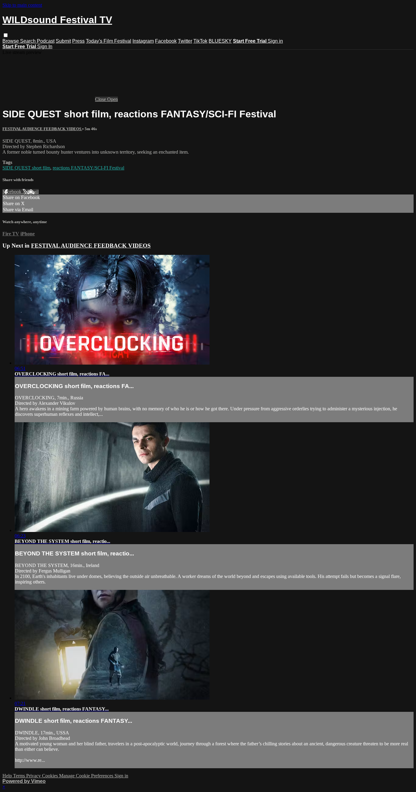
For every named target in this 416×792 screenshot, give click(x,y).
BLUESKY (220, 41)
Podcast (46, 41)
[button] (6, 35)
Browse (11, 41)
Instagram (143, 41)
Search (28, 41)
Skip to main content (22, 5)
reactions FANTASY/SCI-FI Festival (88, 167)
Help (7, 775)
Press (78, 41)
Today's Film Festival (108, 41)
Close (101, 99)
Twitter (185, 41)
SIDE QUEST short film (26, 167)
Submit (63, 41)
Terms (19, 775)
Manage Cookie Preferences (87, 775)
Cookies (50, 775)
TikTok (200, 41)
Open (112, 99)
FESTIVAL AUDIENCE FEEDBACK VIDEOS (42, 129)
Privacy (34, 775)
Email (33, 191)
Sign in (275, 41)
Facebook (166, 41)
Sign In (44, 46)
